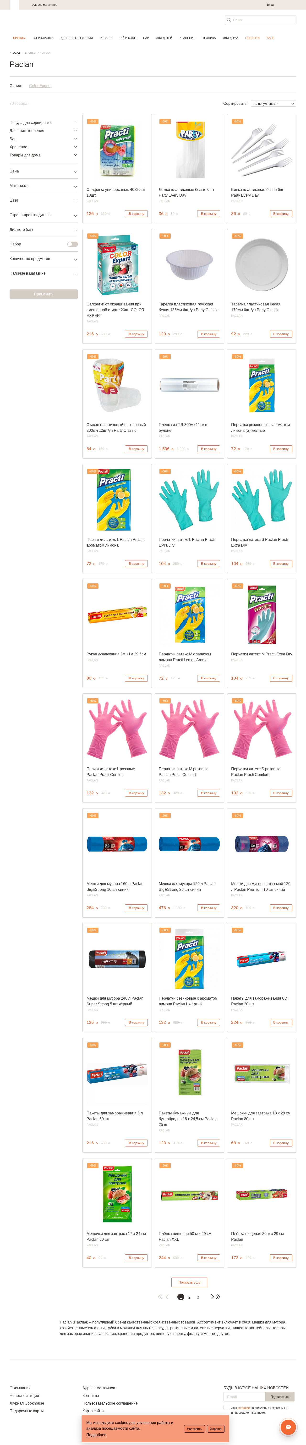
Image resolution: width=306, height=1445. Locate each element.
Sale (270, 38)
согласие (244, 1408)
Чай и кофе (127, 38)
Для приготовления (77, 38)
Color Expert (39, 86)
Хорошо (215, 1429)
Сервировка (44, 38)
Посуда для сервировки (31, 123)
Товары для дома (25, 155)
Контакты (90, 1396)
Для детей (164, 38)
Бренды (19, 38)
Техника (209, 38)
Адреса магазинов (44, 4)
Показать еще (189, 1282)
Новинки (252, 38)
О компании (20, 1388)
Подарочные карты (27, 1411)
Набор (15, 244)
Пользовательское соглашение (110, 1403)
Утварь (105, 38)
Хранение (187, 38)
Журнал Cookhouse (27, 1403)
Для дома (230, 38)
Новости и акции (24, 1396)
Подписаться (280, 1397)
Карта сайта (93, 1411)
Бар (146, 38)
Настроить (194, 1429)
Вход (270, 4)
